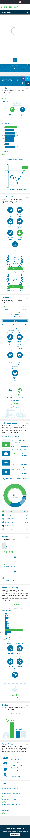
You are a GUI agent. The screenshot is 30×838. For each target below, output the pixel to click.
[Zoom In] (28, 58)
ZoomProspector (9, 7)
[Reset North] (28, 63)
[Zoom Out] (28, 60)
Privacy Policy (15, 834)
